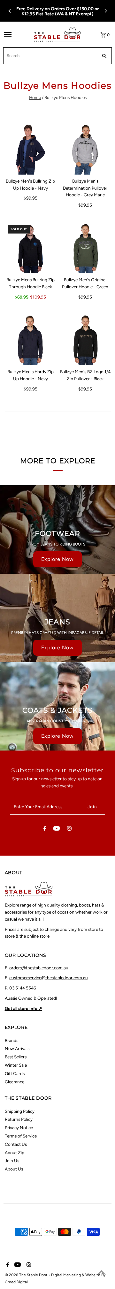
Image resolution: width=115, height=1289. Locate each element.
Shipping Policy (19, 1111)
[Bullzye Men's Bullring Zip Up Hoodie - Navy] (31, 149)
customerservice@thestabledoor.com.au (48, 977)
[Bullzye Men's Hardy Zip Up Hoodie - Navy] (31, 339)
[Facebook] (44, 829)
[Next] (105, 11)
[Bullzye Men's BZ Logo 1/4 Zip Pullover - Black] (85, 339)
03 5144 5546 (22, 987)
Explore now (57, 559)
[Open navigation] (17, 35)
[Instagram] (69, 829)
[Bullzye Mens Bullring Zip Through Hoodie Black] (31, 248)
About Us (14, 1168)
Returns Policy (19, 1119)
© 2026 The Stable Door (26, 1275)
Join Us (12, 1160)
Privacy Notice (19, 1127)
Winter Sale (16, 1065)
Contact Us (16, 1144)
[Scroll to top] (101, 1272)
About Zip (14, 1152)
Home (35, 97)
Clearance (14, 1081)
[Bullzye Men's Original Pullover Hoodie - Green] (85, 248)
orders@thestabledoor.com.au (38, 967)
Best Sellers (16, 1056)
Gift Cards (15, 1073)
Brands (11, 1040)
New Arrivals (17, 1048)
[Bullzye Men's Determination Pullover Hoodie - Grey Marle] (85, 149)
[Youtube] (56, 829)
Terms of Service (21, 1135)
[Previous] (10, 11)
